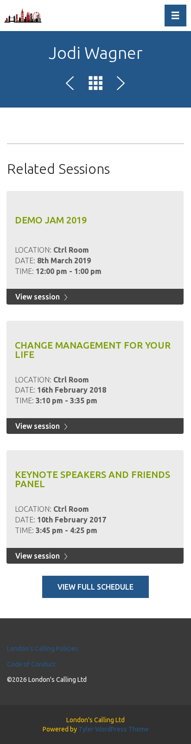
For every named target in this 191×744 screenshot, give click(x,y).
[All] (95, 85)
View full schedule (95, 587)
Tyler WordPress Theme (113, 729)
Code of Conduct (31, 664)
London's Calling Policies (42, 648)
